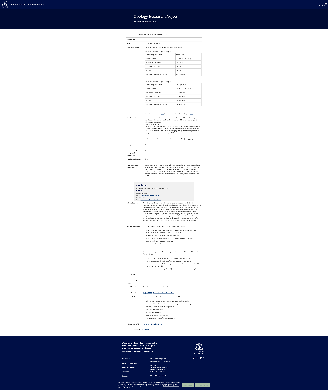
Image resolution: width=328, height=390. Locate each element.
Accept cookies (187, 385)
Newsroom (125, 372)
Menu (325, 5)
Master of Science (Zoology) (152, 324)
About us (125, 359)
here (162, 114)
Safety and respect (128, 367)
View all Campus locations (159, 376)
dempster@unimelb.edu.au (150, 195)
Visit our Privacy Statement (171, 386)
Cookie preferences (202, 385)
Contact (125, 376)
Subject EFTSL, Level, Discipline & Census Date (158, 293)
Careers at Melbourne (129, 363)
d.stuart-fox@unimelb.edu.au (151, 200)
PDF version (145, 329)
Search (321, 5)
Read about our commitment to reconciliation (137, 351)
